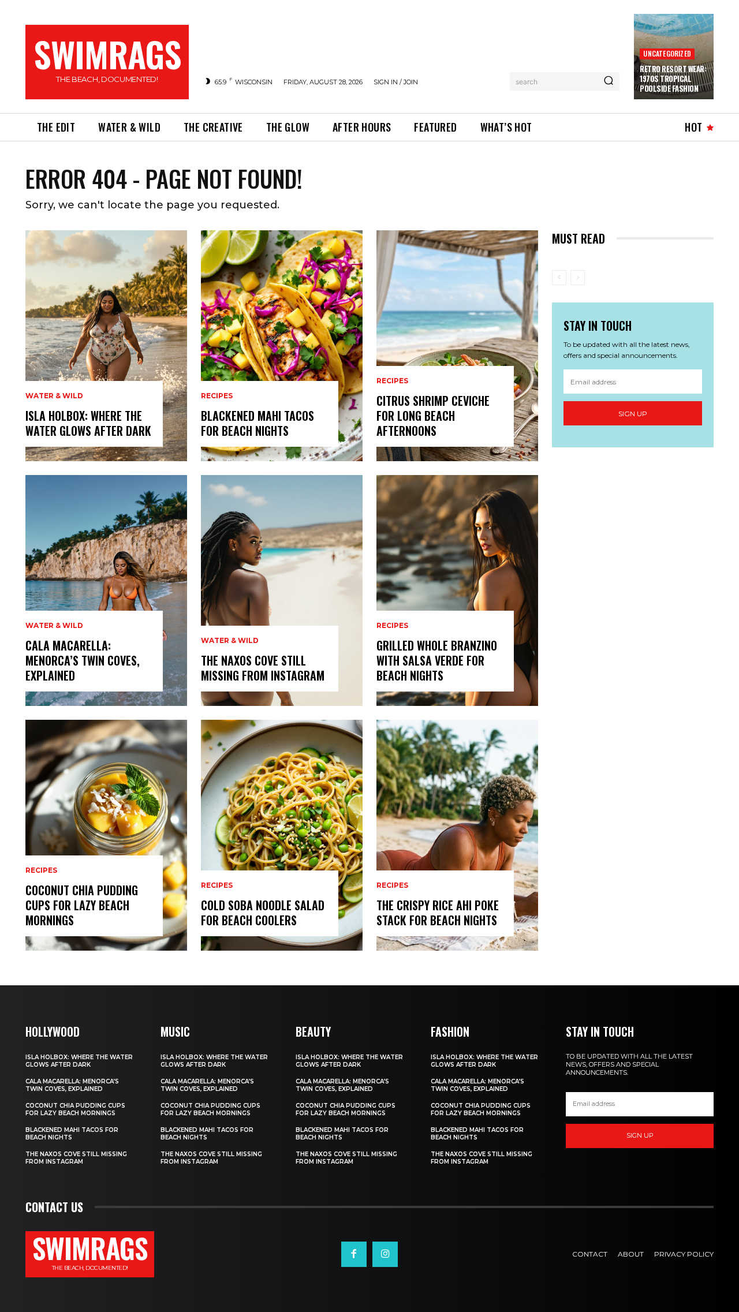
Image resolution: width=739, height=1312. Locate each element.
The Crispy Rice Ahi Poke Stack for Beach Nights (437, 912)
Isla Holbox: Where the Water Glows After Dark (88, 423)
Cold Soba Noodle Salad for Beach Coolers (262, 912)
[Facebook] (354, 1254)
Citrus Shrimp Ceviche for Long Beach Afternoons (433, 415)
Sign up (632, 413)
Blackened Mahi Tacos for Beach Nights (257, 423)
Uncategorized (667, 53)
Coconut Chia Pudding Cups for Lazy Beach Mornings (81, 905)
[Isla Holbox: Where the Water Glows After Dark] (106, 345)
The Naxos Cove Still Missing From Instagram (262, 668)
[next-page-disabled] (577, 277)
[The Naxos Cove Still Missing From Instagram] (282, 590)
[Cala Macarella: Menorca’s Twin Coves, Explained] (106, 590)
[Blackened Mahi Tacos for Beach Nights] (282, 345)
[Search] (608, 81)
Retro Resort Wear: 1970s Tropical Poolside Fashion (673, 78)
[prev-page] (559, 277)
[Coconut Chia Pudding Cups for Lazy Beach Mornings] (106, 835)
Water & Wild (54, 396)
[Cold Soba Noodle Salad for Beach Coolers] (282, 835)
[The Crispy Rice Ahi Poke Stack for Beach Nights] (457, 835)
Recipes (41, 870)
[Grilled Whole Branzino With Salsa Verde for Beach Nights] (457, 590)
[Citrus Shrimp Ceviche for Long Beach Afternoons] (457, 345)
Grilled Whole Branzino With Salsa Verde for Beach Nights (436, 660)
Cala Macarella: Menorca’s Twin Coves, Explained (82, 660)
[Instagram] (385, 1254)
